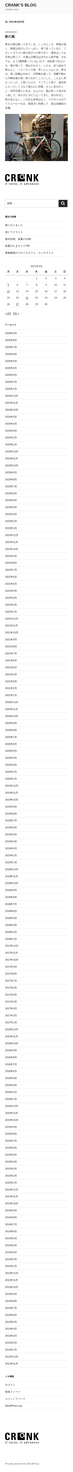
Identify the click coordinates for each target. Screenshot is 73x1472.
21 (27, 297)
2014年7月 (11, 1224)
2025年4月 (11, 368)
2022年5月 (11, 583)
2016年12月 (11, 1029)
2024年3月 (11, 430)
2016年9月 (11, 1050)
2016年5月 (11, 1078)
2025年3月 (11, 374)
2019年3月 (11, 848)
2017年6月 (11, 987)
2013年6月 (11, 1314)
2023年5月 (11, 500)
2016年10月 (11, 1043)
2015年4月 (11, 1161)
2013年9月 (11, 1294)
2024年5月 (11, 416)
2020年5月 (11, 750)
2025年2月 (11, 381)
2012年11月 (11, 1363)
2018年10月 (11, 883)
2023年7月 (11, 486)
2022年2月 (11, 604)
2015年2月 (11, 1175)
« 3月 (8, 313)
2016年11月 (11, 1036)
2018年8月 (11, 897)
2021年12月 (11, 618)
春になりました (14, 225)
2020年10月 (11, 716)
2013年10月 (11, 1287)
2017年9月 (11, 966)
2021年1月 (11, 695)
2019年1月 (11, 862)
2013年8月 (11, 1301)
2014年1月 (11, 1266)
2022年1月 (11, 611)
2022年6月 (11, 576)
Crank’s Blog (20, 5)
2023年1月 (11, 528)
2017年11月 (11, 952)
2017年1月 (11, 1022)
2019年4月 (11, 841)
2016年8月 (11, 1057)
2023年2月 (11, 521)
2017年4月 (11, 1001)
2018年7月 (11, 904)
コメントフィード (15, 1398)
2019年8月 (11, 813)
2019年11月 (11, 792)
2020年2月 (11, 771)
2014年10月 (11, 1203)
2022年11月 (11, 542)
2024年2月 (11, 437)
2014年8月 (11, 1217)
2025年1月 (11, 388)
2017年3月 (11, 1008)
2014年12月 (11, 1189)
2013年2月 (11, 1342)
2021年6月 (11, 660)
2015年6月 (11, 1147)
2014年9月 (11, 1210)
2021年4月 (11, 674)
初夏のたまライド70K (17, 245)
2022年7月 (11, 569)
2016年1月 (11, 1099)
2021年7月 (11, 653)
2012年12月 (11, 1356)
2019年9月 (11, 806)
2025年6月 (11, 354)
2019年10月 (11, 799)
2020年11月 (11, 709)
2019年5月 (11, 834)
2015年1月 (11, 1182)
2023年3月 (11, 514)
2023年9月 (11, 472)
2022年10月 (11, 549)
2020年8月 (11, 730)
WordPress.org (13, 1405)
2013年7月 (11, 1307)
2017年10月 (11, 959)
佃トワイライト (14, 232)
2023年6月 (11, 493)
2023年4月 (11, 507)
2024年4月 (11, 423)
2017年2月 (11, 1015)
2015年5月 (11, 1154)
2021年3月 (11, 681)
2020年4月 (11, 757)
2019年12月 (11, 785)
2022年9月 (11, 556)
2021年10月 (11, 632)
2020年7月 (11, 737)
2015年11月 (11, 1113)
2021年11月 (11, 625)
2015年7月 (11, 1140)
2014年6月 (11, 1231)
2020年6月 (11, 744)
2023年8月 (11, 479)
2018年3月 (11, 925)
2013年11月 (11, 1280)
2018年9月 (11, 890)
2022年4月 (11, 590)
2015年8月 (11, 1133)
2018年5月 (11, 918)
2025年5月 (11, 361)
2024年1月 (11, 444)
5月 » (16, 313)
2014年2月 (11, 1259)
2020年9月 (11, 723)
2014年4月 (11, 1245)
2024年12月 (11, 395)
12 (8, 291)
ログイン (10, 1384)
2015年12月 (11, 1106)
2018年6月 (11, 911)
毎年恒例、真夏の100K (18, 239)
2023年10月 (11, 465)
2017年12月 (11, 945)
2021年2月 (11, 688)
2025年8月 (11, 340)
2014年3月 (11, 1252)
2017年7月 (11, 980)
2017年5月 (11, 994)
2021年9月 (11, 639)
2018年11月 (11, 876)
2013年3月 (11, 1335)
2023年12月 (11, 451)
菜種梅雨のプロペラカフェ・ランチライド (29, 252)
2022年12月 (11, 535)
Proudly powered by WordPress (22, 1463)
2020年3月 (11, 764)
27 (17, 304)
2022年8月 (11, 562)
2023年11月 (11, 458)
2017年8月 (11, 973)
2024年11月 (11, 402)
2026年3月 (11, 333)
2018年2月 (11, 932)
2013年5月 (11, 1321)
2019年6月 (11, 827)
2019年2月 (11, 855)
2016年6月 (11, 1071)
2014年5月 (11, 1238)
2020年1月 (11, 778)
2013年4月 (11, 1328)
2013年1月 (11, 1349)
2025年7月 (11, 347)
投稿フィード (12, 1391)
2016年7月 (11, 1064)
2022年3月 (11, 597)
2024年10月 (11, 409)
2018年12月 (11, 869)
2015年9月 (11, 1126)
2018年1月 (11, 939)
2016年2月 (11, 1092)
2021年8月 (11, 646)
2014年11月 (11, 1196)
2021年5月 (11, 667)
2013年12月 (11, 1273)
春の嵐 (10, 36)
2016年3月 (11, 1085)
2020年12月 (11, 702)
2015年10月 (11, 1120)
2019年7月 (11, 820)
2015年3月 (11, 1168)
